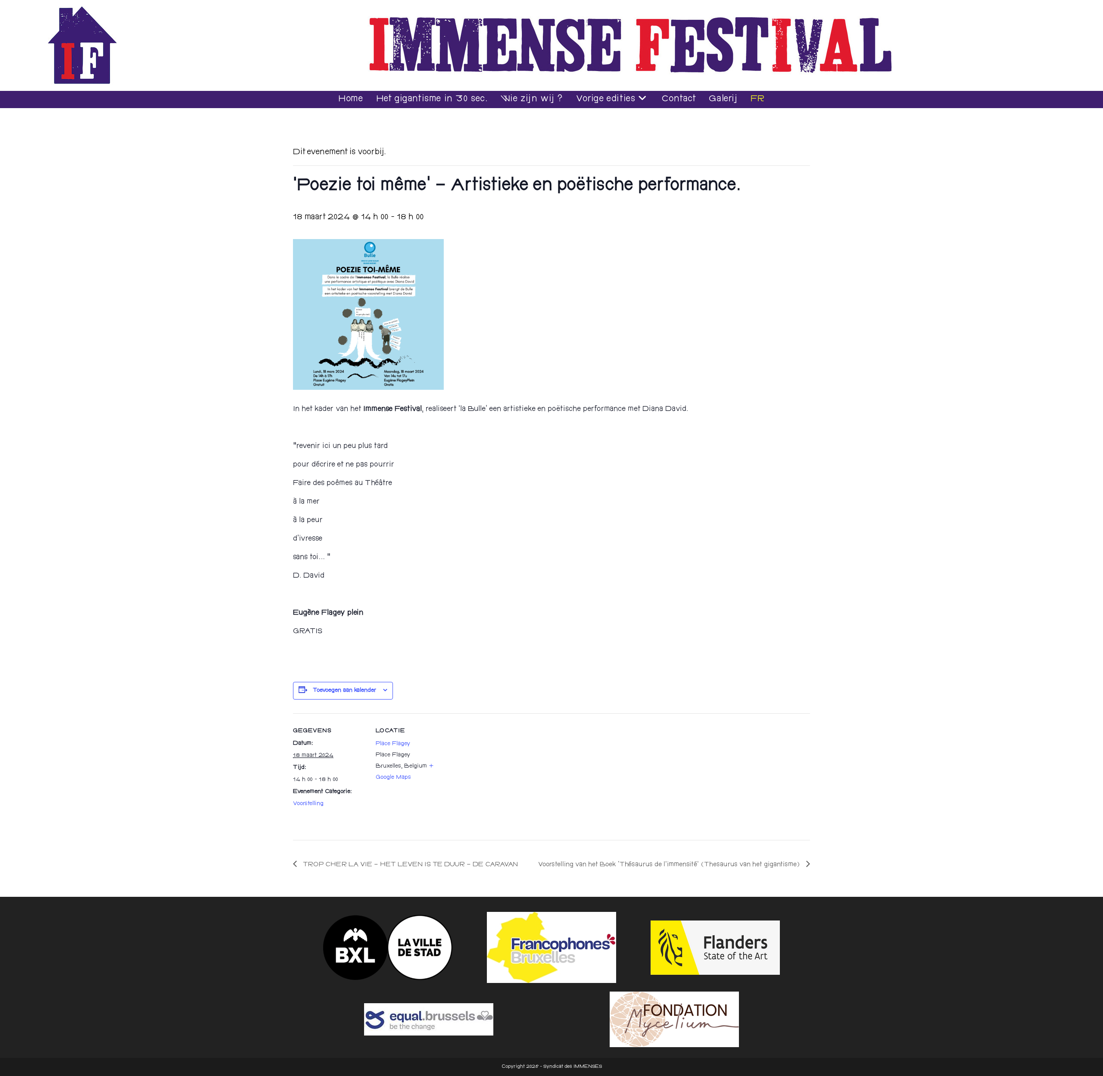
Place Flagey (393, 744)
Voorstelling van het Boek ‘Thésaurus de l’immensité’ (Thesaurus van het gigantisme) (670, 865)
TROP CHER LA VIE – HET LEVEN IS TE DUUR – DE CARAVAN (409, 865)
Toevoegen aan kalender (344, 690)
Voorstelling (308, 804)
